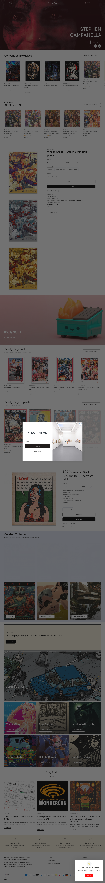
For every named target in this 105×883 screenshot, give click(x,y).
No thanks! (37, 451)
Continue (38, 446)
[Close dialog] (80, 424)
